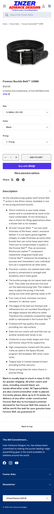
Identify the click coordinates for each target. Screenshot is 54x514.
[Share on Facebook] (17, 180)
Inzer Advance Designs (18, 507)
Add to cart (36, 157)
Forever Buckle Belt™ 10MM (32, 24)
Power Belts (14, 24)
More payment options (27, 173)
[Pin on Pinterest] (23, 180)
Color (5, 121)
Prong (5, 135)
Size (5, 106)
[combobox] (27, 15)
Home (5, 24)
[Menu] (4, 6)
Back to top (27, 426)
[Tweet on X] (12, 180)
